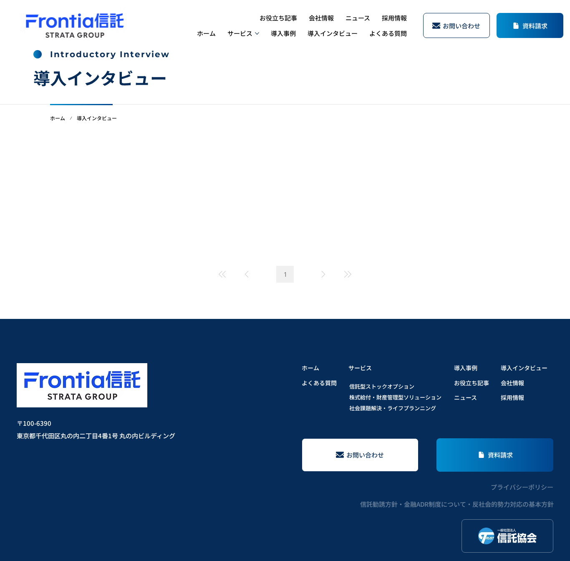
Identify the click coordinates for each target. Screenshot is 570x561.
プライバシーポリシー (522, 487)
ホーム (57, 117)
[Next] (323, 274)
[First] (222, 274)
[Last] (347, 274)
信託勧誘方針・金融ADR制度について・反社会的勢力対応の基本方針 (457, 504)
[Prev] (246, 274)
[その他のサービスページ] (257, 33)
